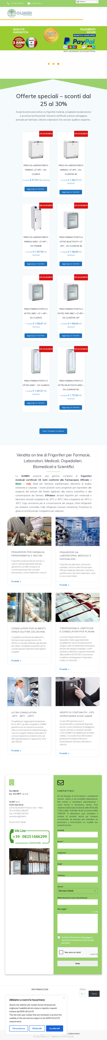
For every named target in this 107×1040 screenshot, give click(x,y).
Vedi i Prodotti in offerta (53, 431)
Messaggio (62, 909)
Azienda (60, 830)
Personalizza (19, 1028)
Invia (77, 963)
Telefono (61, 875)
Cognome (62, 853)
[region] (36, 1014)
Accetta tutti (54, 1028)
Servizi (60, 887)
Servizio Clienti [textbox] (66, 890)
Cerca (82, 989)
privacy (88, 937)
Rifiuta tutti (37, 1028)
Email (60, 864)
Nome (60, 842)
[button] (49, 64)
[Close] (64, 997)
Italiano (82, 2)
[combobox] (77, 891)
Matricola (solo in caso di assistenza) (72, 898)
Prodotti (15, 581)
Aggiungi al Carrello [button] (35, 189)
